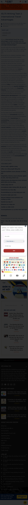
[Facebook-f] (4, 275)
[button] (25, 226)
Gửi (14, 250)
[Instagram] (11, 275)
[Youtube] (17, 275)
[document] (14, 252)
